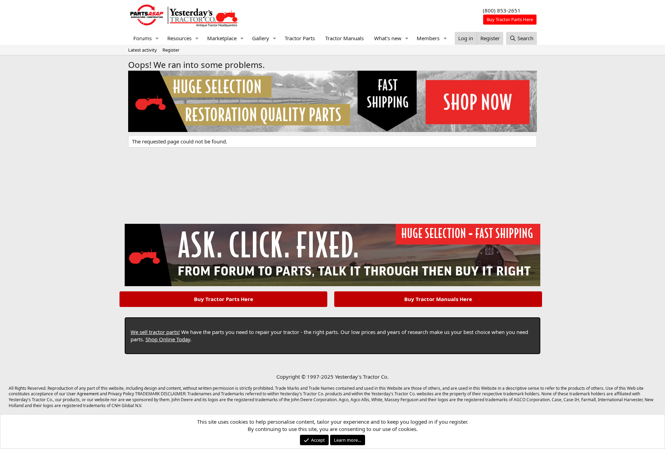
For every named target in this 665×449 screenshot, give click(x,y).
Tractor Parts (300, 38)
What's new (387, 38)
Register (170, 50)
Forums (142, 38)
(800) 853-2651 (502, 10)
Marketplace (222, 38)
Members (428, 38)
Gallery (260, 38)
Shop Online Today (167, 339)
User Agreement (82, 394)
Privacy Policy (121, 394)
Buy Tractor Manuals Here (438, 299)
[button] (157, 38)
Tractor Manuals (344, 38)
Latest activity (142, 50)
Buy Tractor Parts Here (223, 299)
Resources (179, 38)
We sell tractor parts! (155, 331)
